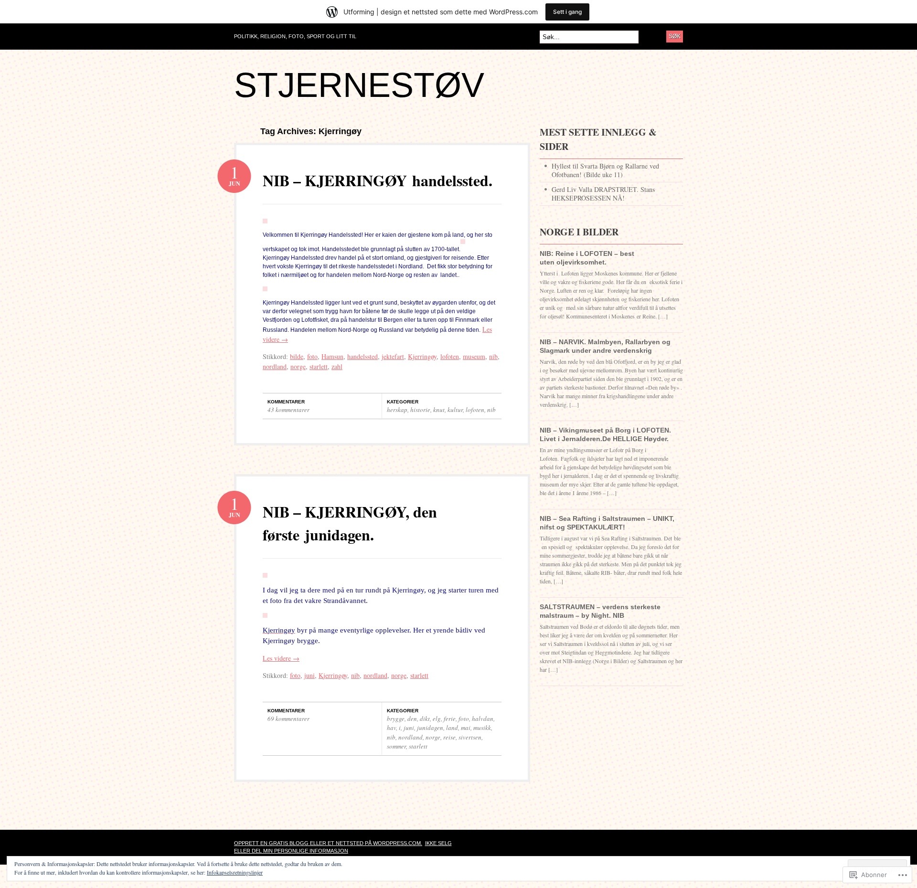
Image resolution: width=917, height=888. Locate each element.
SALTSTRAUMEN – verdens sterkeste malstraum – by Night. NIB (600, 611)
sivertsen (469, 737)
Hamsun (332, 356)
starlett (318, 366)
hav (391, 727)
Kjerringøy (422, 356)
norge (298, 366)
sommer (396, 746)
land (452, 727)
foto (312, 356)
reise (449, 737)
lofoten (449, 356)
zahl (336, 366)
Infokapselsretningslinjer (235, 872)
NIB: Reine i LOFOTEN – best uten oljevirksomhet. (587, 258)
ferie (450, 718)
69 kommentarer (288, 718)
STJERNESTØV (359, 85)
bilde (296, 356)
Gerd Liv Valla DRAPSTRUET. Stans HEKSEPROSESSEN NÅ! (603, 193)
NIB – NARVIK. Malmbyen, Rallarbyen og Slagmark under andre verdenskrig (605, 346)
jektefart (393, 356)
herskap (397, 409)
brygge (396, 718)
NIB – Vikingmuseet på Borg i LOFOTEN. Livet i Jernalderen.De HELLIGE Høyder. (605, 434)
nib (493, 356)
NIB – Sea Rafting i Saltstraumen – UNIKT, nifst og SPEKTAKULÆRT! (607, 523)
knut (439, 409)
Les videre (281, 658)
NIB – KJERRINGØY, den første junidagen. (350, 523)
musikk (482, 727)
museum (474, 356)
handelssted (362, 356)
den (412, 718)
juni (309, 675)
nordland (275, 366)
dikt (425, 718)
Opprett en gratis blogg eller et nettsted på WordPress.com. (328, 843)
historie (420, 409)
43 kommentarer (288, 409)
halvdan (482, 718)
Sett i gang (567, 11)
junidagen (430, 727)
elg (437, 718)
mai (465, 727)
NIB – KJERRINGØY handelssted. (377, 180)
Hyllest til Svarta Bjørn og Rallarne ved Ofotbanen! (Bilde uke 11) (605, 170)
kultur (455, 409)
